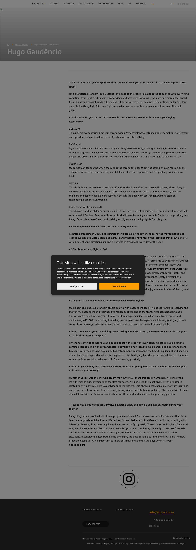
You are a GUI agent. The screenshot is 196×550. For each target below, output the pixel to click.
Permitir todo (119, 286)
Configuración (76, 286)
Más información (123, 277)
